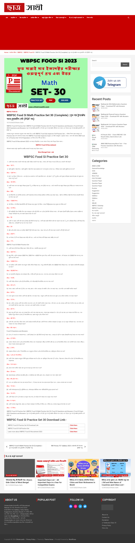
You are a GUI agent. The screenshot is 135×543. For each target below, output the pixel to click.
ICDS (93, 171)
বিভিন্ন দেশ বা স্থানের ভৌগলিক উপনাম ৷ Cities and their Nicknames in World (82, 482)
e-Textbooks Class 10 (109, 523)
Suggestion (95, 191)
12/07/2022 (73, 487)
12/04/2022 (105, 487)
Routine (94, 188)
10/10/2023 (10, 122)
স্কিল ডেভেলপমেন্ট (60, 17)
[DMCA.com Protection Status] (107, 505)
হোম (7, 17)
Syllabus (94, 196)
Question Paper (97, 181)
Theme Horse (48, 539)
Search (94, 60)
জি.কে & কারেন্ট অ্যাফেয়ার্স (75, 17)
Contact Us (105, 517)
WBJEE (94, 203)
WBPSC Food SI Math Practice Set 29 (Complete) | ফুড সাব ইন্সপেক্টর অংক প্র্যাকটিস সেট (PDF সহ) (25, 447)
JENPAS (94, 173)
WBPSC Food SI (12, 111)
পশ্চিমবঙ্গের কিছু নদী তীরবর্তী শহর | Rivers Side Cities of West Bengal (19, 481)
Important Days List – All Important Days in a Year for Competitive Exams (50, 482)
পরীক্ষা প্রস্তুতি (95, 215)
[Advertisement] (67, 35)
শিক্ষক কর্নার (90, 17)
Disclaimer (105, 520)
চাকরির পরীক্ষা (34, 17)
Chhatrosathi (20, 539)
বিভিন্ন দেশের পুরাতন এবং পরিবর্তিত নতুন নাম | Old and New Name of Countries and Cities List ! (115, 482)
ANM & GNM (96, 166)
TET (93, 201)
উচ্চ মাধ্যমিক (23, 17)
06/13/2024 (9, 485)
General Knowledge (98, 168)
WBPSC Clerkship (97, 206)
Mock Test (95, 176)
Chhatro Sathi (19, 122)
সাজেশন (94, 220)
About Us (105, 515)
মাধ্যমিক (13, 17)
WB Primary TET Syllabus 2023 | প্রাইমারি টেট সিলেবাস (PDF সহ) (67, 447)
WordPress (72, 539)
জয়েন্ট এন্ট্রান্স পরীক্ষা (46, 17)
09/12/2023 (41, 487)
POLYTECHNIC (96, 178)
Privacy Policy (106, 525)
